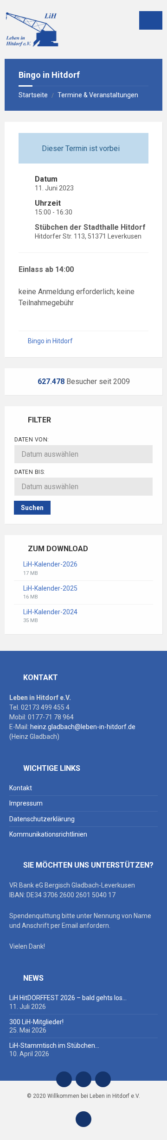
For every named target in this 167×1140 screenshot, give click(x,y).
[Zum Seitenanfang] (83, 1119)
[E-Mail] (64, 1079)
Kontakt (20, 788)
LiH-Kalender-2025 (50, 588)
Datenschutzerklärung (42, 819)
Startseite (33, 95)
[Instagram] (103, 1079)
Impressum (26, 803)
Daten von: (31, 439)
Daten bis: (29, 472)
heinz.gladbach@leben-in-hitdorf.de (82, 727)
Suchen (32, 507)
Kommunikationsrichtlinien (48, 834)
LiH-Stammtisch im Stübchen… (54, 1045)
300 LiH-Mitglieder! (36, 1022)
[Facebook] (83, 1079)
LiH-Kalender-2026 (50, 564)
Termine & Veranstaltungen (98, 95)
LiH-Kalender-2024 (50, 612)
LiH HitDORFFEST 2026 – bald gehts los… (68, 997)
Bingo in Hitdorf (50, 341)
